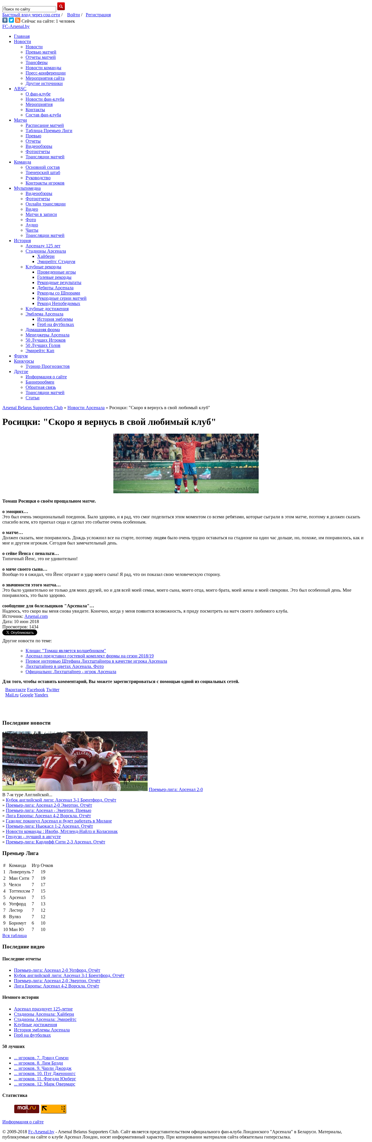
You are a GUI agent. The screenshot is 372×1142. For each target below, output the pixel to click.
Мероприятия (39, 104)
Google (26, 694)
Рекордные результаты (59, 282)
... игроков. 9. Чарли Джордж (42, 1068)
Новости (22, 41)
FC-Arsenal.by (16, 26)
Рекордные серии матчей (62, 298)
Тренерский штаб (43, 172)
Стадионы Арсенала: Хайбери (44, 1014)
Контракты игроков (45, 182)
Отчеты (33, 141)
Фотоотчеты (38, 151)
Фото (31, 219)
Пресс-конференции (46, 72)
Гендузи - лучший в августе (33, 836)
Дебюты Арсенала (55, 287)
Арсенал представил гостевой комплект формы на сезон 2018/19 (90, 655)
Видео (32, 209)
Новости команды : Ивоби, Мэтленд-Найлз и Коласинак (62, 831)
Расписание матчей (45, 125)
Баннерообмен (40, 382)
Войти (73, 14)
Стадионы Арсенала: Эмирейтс (45, 1019)
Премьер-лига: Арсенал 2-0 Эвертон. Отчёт (49, 805)
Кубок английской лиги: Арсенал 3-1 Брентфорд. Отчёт (61, 799)
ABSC (20, 88)
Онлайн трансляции (46, 203)
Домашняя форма (43, 329)
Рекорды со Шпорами (58, 292)
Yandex (41, 694)
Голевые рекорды (54, 277)
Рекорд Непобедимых (58, 303)
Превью (33, 135)
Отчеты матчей (41, 57)
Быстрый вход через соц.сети (31, 14)
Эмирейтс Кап (40, 350)
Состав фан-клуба (43, 114)
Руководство (38, 177)
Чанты (32, 230)
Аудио (32, 224)
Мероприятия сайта (45, 78)
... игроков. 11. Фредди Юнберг (45, 1078)
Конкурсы (24, 361)
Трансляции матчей (45, 156)
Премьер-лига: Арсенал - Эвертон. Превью (48, 810)
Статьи (33, 397)
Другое (21, 371)
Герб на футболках (55, 324)
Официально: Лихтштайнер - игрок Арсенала (71, 671)
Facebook (36, 689)
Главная (22, 36)
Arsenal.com (36, 616)
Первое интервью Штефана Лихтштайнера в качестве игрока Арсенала (96, 661)
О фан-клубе (38, 93)
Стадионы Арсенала (46, 251)
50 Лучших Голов (43, 345)
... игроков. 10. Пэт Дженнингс (45, 1073)
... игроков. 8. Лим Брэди (38, 1063)
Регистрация (98, 14)
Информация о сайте (46, 376)
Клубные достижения (47, 308)
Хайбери (46, 256)
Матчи (20, 120)
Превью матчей (41, 51)
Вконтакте (15, 689)
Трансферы (37, 62)
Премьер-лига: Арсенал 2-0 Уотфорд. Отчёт (57, 970)
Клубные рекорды (43, 266)
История (22, 240)
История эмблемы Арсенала (42, 1029)
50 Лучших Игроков (46, 340)
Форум (21, 355)
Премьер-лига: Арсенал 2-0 (176, 789)
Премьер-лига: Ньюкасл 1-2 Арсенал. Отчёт (49, 826)
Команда (22, 161)
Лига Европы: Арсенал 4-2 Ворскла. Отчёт (48, 815)
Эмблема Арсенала (44, 313)
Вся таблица (14, 935)
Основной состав (43, 167)
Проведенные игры (56, 271)
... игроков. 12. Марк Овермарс (44, 1083)
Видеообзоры (39, 146)
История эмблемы (55, 319)
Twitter (52, 689)
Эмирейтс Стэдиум (56, 261)
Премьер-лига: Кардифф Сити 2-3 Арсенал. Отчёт (55, 841)
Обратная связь (41, 387)
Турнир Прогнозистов (48, 366)
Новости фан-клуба (45, 99)
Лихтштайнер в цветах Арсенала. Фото (65, 666)
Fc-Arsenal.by (41, 1131)
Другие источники (44, 83)
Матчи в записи (41, 214)
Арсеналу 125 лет (43, 245)
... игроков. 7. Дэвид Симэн (41, 1057)
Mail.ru (12, 694)
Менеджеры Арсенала (47, 334)
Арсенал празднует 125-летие (43, 1008)
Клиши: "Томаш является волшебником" (66, 650)
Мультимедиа (27, 188)
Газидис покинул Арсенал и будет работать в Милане (59, 820)
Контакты (35, 109)
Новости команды (43, 67)
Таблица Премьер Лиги (49, 130)
